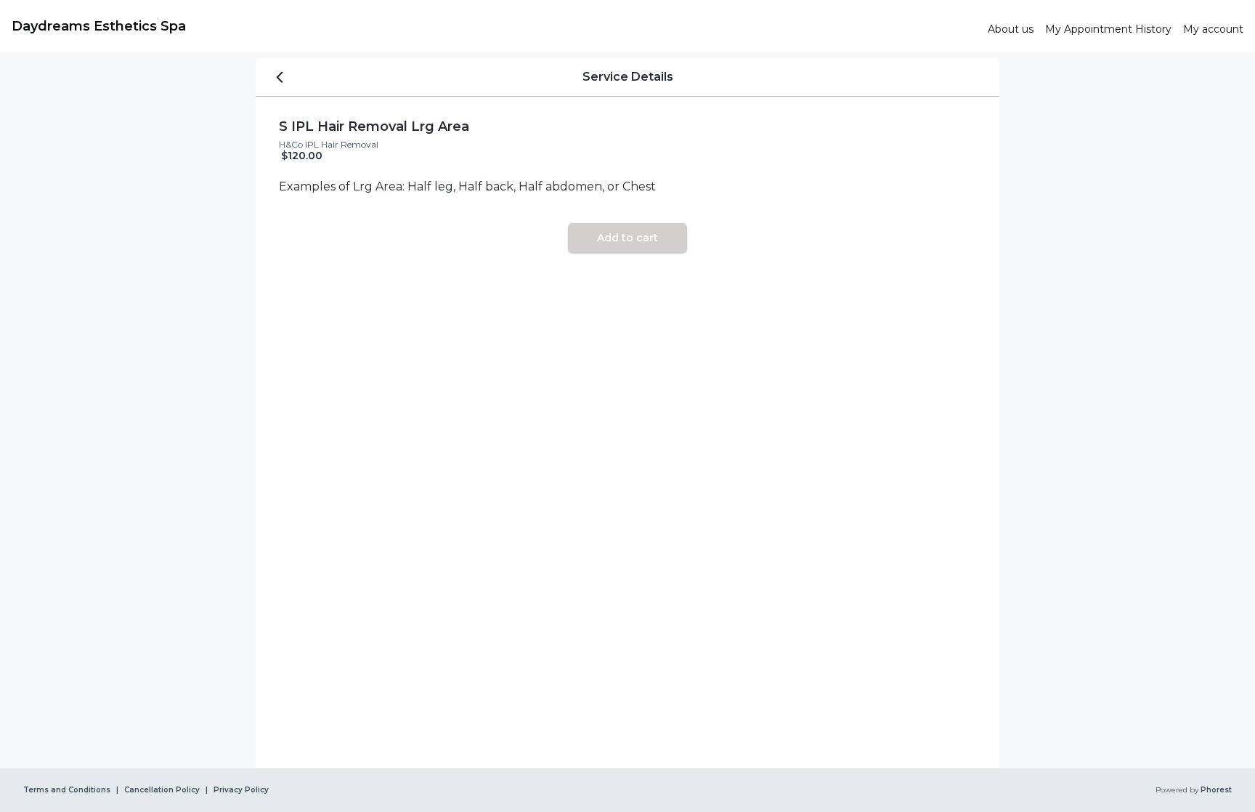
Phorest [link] (1216, 790)
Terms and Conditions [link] (66, 790)
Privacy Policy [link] (241, 790)
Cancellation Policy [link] (162, 790)
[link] (494, 26)
